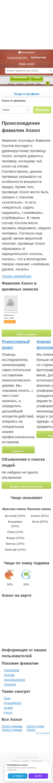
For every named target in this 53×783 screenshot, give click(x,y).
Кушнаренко (12, 703)
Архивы (11, 84)
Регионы (19, 84)
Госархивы (30, 84)
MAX (40, 776)
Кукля (8, 712)
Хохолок (10, 684)
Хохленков (11, 670)
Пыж (7, 698)
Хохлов (9, 675)
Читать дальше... (43, 733)
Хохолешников (14, 679)
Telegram (19, 776)
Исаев (8, 707)
